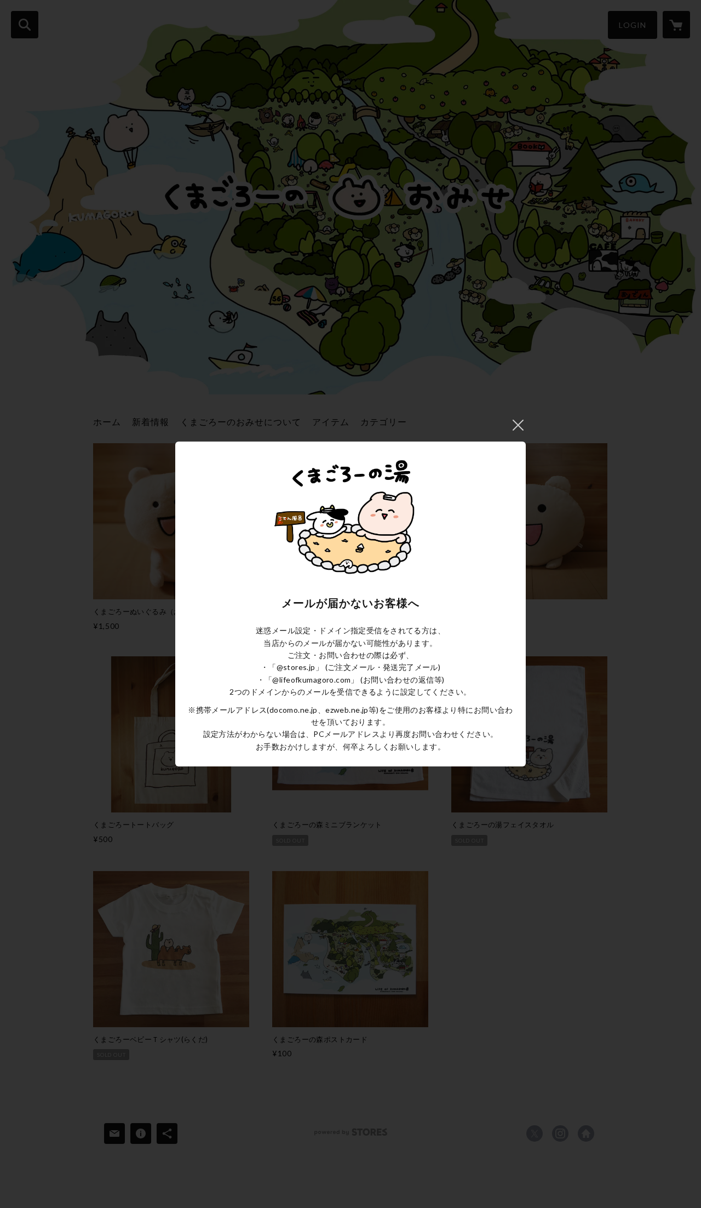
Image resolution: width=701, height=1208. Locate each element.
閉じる (518, 425)
